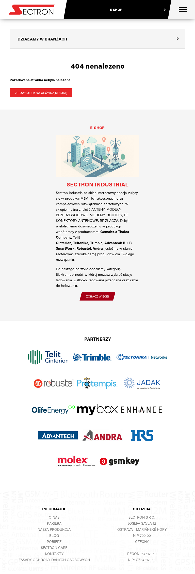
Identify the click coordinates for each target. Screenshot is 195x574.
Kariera (54, 523)
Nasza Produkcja (54, 529)
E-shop (116, 9)
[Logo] (31, 9)
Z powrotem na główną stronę (41, 92)
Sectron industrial (97, 184)
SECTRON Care (54, 547)
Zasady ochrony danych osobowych (54, 559)
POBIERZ (54, 541)
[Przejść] (97, 156)
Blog (54, 535)
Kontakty (54, 553)
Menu (183, 10)
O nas (54, 517)
